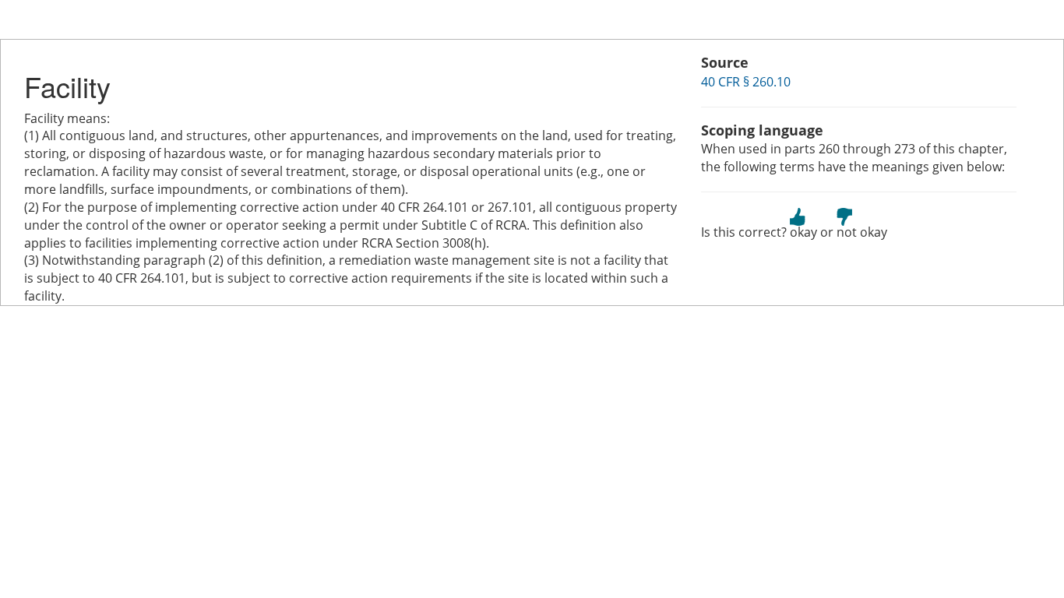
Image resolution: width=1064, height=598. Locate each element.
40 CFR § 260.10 (746, 81)
